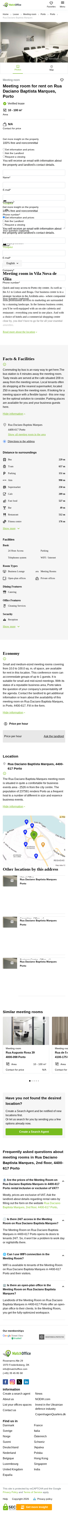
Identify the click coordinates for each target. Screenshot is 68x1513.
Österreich (40, 1436)
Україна (39, 1447)
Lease (16, 14)
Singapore (40, 1463)
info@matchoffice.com (15, 1369)
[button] (14, 880)
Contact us (9, 1410)
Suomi (7, 1441)
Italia (37, 1430)
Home (6, 14)
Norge (6, 1436)
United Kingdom (13, 1469)
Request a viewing (15, 156)
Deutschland (10, 1447)
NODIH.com (42, 1399)
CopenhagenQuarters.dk (50, 1414)
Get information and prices (19, 149)
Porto (43, 14)
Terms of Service (33, 1492)
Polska (38, 1452)
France (38, 1425)
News (38, 1393)
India (37, 1469)
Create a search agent (16, 1393)
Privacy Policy (10, 1492)
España (7, 1474)
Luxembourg (10, 1463)
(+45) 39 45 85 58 (13, 1373)
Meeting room (29, 14)
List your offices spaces (17, 1404)
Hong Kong (41, 1458)
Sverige (7, 1430)
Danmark (8, 1425)
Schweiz (39, 1441)
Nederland (9, 1452)
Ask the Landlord (14, 153)
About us (8, 1399)
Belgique (8, 1458)
